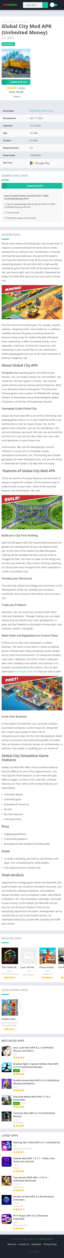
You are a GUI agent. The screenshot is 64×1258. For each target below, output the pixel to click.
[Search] (45, 5)
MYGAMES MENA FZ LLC (42, 110)
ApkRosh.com (46, 1238)
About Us (11, 1244)
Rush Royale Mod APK (25, 671)
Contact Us (24, 1244)
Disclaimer (36, 1244)
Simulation (24, 21)
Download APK (18, 82)
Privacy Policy (50, 1244)
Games (13, 21)
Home (5, 21)
